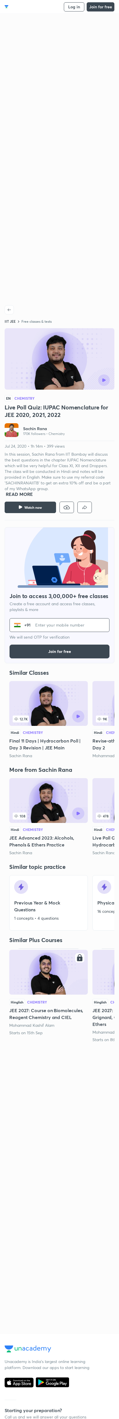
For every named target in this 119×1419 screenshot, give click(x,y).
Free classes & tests (36, 321)
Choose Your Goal (30, 6)
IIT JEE (10, 321)
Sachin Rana (20, 755)
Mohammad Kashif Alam (31, 1025)
